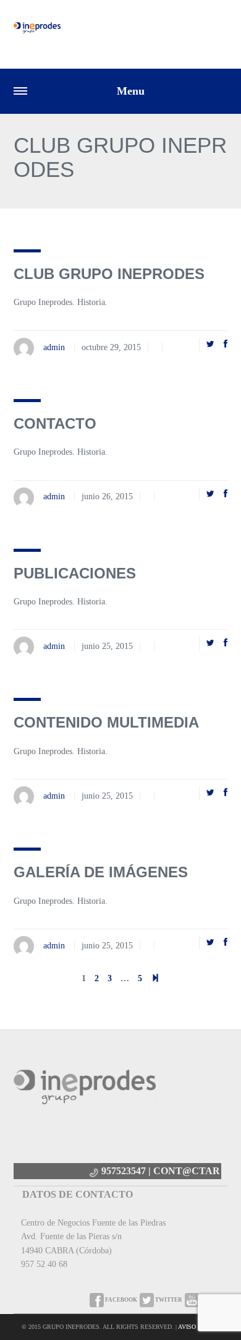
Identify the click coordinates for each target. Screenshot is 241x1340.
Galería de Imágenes (101, 872)
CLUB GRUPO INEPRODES (109, 273)
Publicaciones (75, 573)
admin (54, 347)
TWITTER (168, 1300)
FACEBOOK (120, 1300)
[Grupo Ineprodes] (37, 27)
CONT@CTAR (186, 1171)
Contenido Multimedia (106, 722)
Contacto (55, 423)
